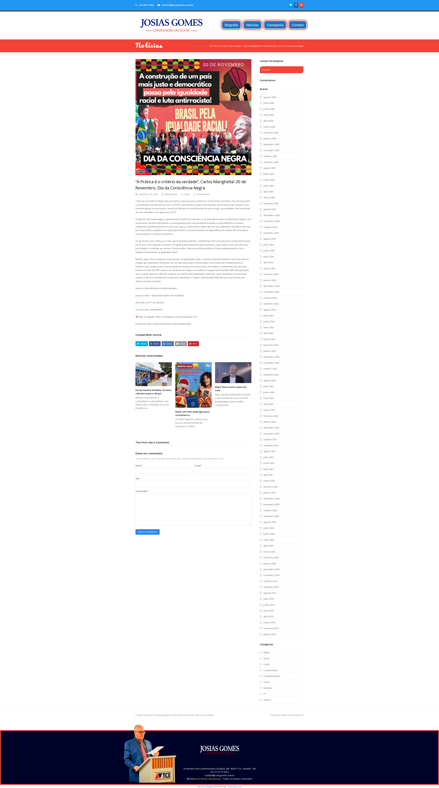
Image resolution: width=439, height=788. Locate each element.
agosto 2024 (269, 238)
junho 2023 (269, 321)
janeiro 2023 (269, 351)
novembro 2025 (271, 150)
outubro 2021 (270, 439)
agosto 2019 (269, 593)
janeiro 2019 (269, 634)
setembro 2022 (271, 374)
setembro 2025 (271, 162)
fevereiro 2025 (270, 203)
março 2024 (269, 268)
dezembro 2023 (271, 286)
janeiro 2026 (269, 138)
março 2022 (269, 409)
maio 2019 (268, 610)
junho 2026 (269, 109)
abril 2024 (268, 262)
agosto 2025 (269, 167)
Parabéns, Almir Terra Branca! (285, 715)
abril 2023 (268, 333)
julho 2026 (268, 103)
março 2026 (269, 126)
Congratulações (272, 676)
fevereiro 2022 (270, 415)
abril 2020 (268, 545)
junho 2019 (269, 604)
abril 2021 (268, 474)
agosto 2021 (269, 451)
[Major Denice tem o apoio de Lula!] (233, 372)
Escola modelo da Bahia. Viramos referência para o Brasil (153, 392)
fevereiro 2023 (270, 345)
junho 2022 (269, 392)
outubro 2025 (270, 156)
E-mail (198, 465)
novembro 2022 (271, 362)
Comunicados (271, 670)
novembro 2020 (271, 504)
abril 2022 (268, 404)
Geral (187, 194)
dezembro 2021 (271, 427)
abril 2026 (268, 120)
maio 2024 (268, 256)
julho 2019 (268, 598)
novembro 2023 (271, 291)
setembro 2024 (271, 232)
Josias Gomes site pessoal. (207, 778)
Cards (267, 664)
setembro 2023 (271, 303)
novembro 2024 (271, 221)
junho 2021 (269, 463)
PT (265, 693)
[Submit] (300, 69)
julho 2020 (268, 528)
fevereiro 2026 (270, 132)
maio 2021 (268, 469)
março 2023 (269, 339)
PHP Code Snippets (206, 786)
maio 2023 (268, 327)
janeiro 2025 (269, 209)
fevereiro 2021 (270, 486)
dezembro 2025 (271, 144)
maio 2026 (268, 114)
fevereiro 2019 (270, 628)
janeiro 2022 (269, 421)
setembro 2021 (271, 445)
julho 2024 (268, 244)
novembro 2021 (271, 433)
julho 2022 (268, 386)
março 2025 (269, 197)
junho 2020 (269, 533)
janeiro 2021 (269, 492)
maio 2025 (268, 185)
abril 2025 (268, 191)
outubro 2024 (270, 227)
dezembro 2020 (271, 498)
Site (137, 478)
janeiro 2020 (269, 563)
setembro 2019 (271, 587)
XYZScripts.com (235, 786)
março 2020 (269, 551)
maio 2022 (268, 398)
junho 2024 (269, 250)
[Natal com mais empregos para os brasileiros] (193, 385)
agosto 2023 (269, 309)
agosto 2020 (269, 522)
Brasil (266, 658)
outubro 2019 (270, 581)
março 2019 (269, 622)
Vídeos (267, 699)
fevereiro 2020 (270, 557)
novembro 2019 (271, 575)
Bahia (267, 652)
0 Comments (203, 194)
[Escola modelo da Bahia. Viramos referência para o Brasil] (153, 374)
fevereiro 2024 (270, 274)
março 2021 (269, 480)
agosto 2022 (269, 380)
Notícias (268, 687)
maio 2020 (268, 539)
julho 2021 (268, 457)
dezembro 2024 (271, 215)
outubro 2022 (270, 368)
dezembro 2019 (271, 569)
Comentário (142, 491)
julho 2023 (268, 315)
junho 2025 (269, 179)
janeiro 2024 (269, 280)
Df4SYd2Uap (171, 194)
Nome (139, 465)
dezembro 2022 (271, 356)
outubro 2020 (270, 510)
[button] (141, 343)
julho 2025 (268, 173)
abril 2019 (268, 616)
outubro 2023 (270, 297)
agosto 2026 (269, 97)
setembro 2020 (271, 516)
